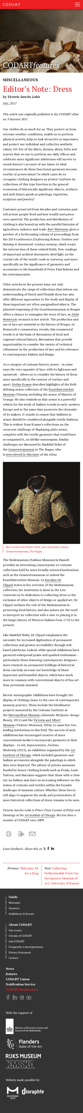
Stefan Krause (22, 384)
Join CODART (17, 941)
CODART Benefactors (22, 989)
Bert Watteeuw (58, 229)
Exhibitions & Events (21, 914)
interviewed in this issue (22, 454)
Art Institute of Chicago (40, 815)
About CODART (20, 924)
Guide (13, 897)
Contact (14, 958)
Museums (14, 902)
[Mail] (32, 834)
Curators (14, 908)
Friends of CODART (20, 935)
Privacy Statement (20, 952)
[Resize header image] (76, 57)
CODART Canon (18, 979)
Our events (15, 930)
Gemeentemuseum (21, 449)
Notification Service (20, 984)
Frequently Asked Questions (26, 947)
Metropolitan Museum (24, 715)
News (10, 969)
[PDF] (21, 833)
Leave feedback (13, 849)
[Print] (8, 833)
